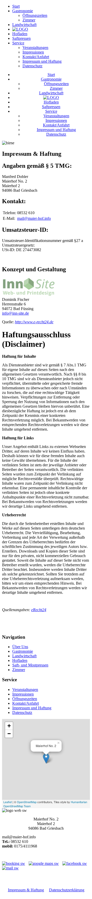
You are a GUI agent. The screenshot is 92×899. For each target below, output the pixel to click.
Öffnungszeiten (34, 15)
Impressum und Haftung (42, 61)
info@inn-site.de (15, 313)
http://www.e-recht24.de (34, 322)
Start (16, 6)
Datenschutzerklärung (66, 890)
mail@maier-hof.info (34, 218)
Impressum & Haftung (26, 890)
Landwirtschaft (24, 24)
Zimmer (28, 20)
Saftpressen (21, 38)
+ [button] (9, 726)
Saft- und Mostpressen (30, 665)
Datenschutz (32, 66)
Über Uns (20, 647)
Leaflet (7, 802)
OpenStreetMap (27, 802)
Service (18, 43)
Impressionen (33, 52)
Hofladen (19, 34)
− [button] (9, 733)
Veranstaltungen (35, 47)
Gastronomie (22, 11)
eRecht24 (38, 610)
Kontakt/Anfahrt (35, 57)
